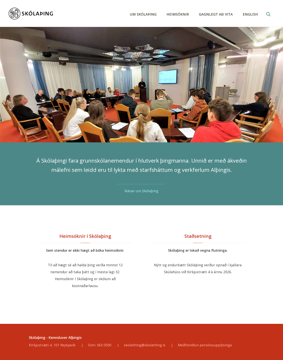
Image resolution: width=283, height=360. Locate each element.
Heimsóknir (178, 14)
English (250, 14)
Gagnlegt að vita (216, 14)
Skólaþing (47, 13)
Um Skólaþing (143, 14)
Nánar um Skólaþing (141, 191)
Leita (268, 18)
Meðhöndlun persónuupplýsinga (205, 345)
